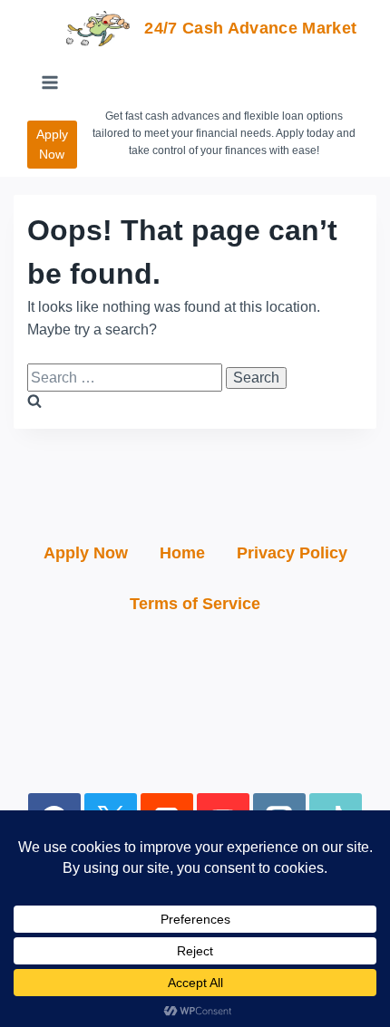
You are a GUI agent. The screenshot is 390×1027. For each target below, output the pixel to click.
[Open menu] (50, 82)
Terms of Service (195, 604)
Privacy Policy (292, 553)
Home (182, 553)
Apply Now (52, 144)
